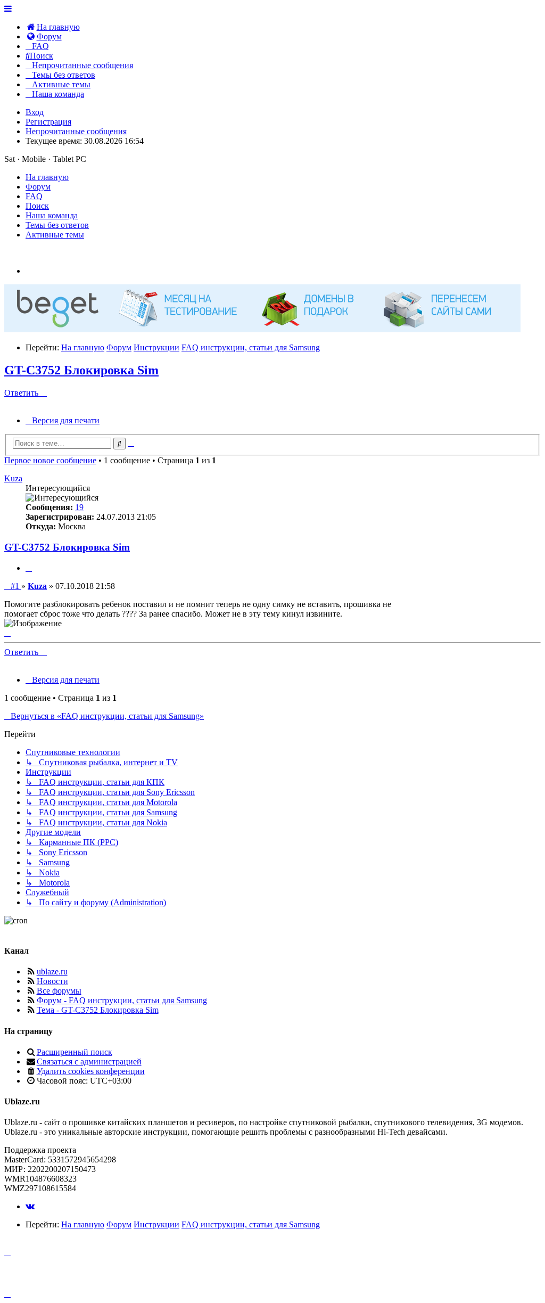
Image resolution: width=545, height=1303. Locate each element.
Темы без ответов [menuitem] (57, 225)
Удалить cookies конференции (91, 1071)
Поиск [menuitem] (37, 205)
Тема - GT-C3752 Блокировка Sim (98, 1009)
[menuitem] (53, 26)
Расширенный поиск (74, 1051)
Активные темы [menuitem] (55, 234)
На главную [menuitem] (47, 177)
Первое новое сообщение (50, 460)
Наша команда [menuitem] (52, 215)
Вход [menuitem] (35, 112)
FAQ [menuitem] (34, 196)
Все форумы (59, 990)
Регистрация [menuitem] (48, 121)
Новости (52, 981)
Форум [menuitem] (38, 186)
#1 (15, 586)
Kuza (13, 478)
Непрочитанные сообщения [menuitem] (76, 131)
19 (79, 507)
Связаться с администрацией (89, 1061)
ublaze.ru (52, 971)
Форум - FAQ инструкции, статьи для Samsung (122, 1000)
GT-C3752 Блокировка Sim (81, 370)
